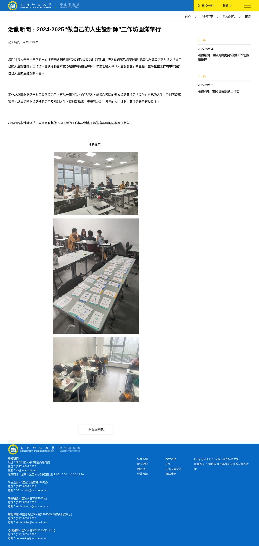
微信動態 (142, 463)
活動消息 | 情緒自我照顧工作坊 (218, 91)
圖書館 (141, 468)
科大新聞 (142, 459)
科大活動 (171, 459)
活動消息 (229, 16)
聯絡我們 (171, 473)
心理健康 (207, 16)
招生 (168, 463)
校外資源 (142, 473)
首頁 (188, 16)
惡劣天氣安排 (173, 468)
